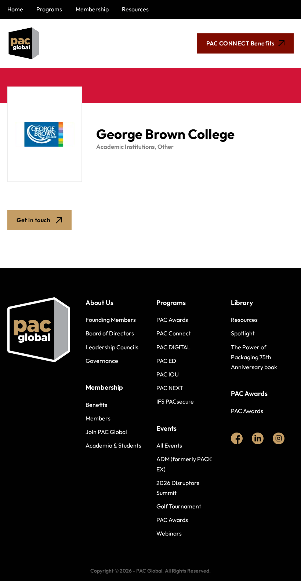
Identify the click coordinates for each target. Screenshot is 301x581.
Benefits (96, 404)
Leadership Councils (112, 347)
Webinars (169, 533)
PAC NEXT (169, 387)
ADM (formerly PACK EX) (184, 463)
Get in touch (33, 220)
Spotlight (243, 333)
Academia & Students (113, 445)
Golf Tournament (178, 506)
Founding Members (111, 319)
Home (15, 9)
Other (165, 146)
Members (98, 418)
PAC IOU (167, 374)
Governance (102, 360)
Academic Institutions (125, 146)
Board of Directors (110, 333)
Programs (49, 9)
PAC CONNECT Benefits (240, 43)
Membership (92, 9)
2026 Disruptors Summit (177, 487)
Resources (135, 9)
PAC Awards (172, 319)
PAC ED (166, 360)
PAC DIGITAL (173, 347)
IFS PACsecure (175, 401)
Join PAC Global (106, 431)
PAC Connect (173, 333)
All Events (169, 445)
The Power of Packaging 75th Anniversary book (254, 357)
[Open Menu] (121, 43)
